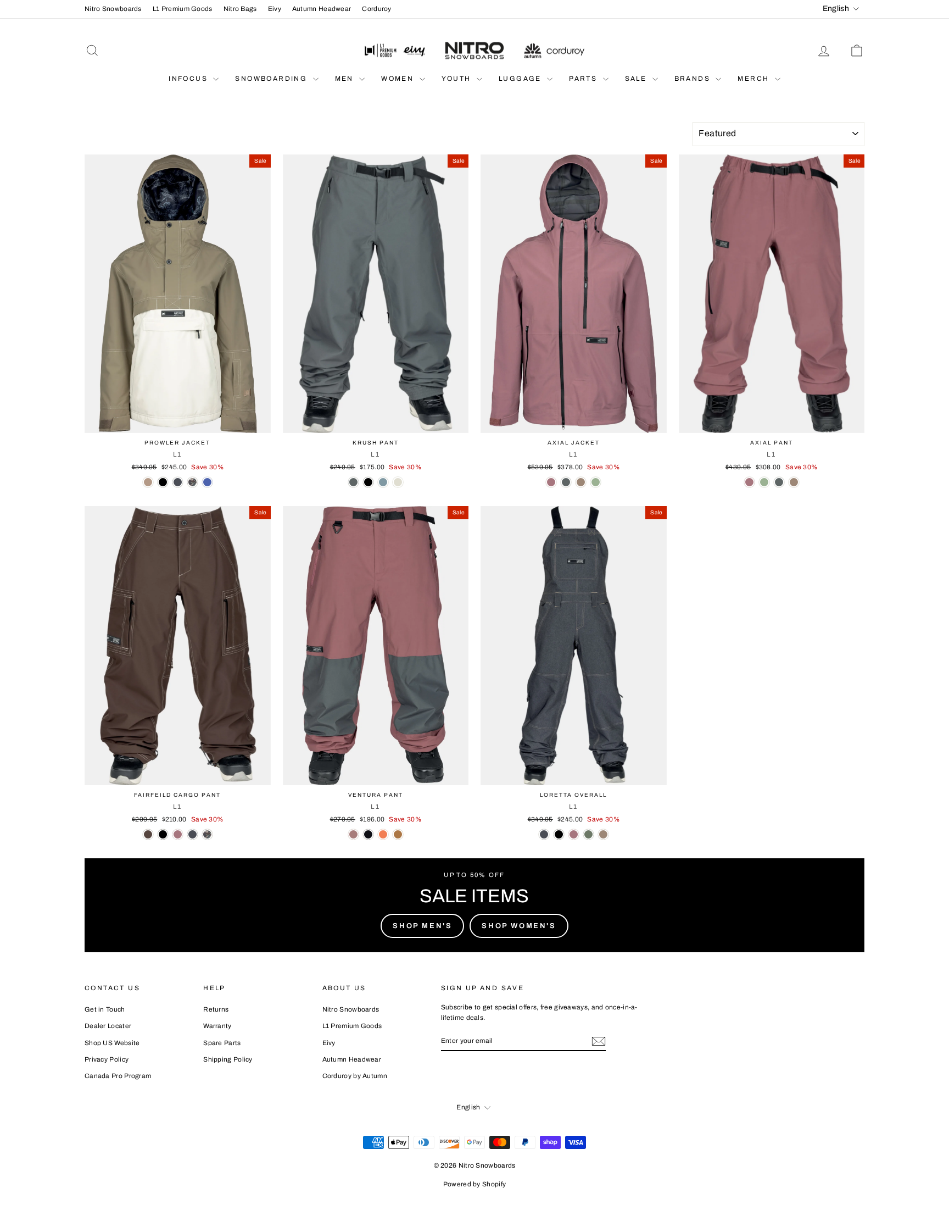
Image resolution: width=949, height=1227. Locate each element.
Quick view (177, 421)
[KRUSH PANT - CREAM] (398, 482)
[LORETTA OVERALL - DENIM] (544, 834)
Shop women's (519, 926)
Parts (584, 78)
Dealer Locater (108, 1026)
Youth (458, 78)
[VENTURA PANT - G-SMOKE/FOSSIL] (398, 834)
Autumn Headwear (321, 9)
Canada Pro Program (118, 1076)
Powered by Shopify (474, 1184)
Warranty (217, 1026)
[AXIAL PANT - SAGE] (764, 482)
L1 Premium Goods (183, 9)
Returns (215, 1009)
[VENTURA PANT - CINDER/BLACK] (383, 834)
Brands (693, 78)
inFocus (189, 78)
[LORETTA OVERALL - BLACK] (559, 834)
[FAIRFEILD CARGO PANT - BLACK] (163, 834)
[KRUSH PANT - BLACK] (368, 482)
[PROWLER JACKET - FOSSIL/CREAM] (148, 482)
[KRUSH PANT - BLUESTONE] (383, 482)
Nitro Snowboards (113, 9)
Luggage (521, 78)
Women (398, 78)
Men (346, 78)
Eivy (274, 9)
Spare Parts (222, 1043)
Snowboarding (272, 78)
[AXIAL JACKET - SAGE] (595, 482)
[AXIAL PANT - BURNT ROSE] (749, 482)
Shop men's (422, 926)
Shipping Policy (228, 1059)
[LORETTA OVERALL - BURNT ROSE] (573, 834)
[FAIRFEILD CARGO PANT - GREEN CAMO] (207, 834)
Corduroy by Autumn (354, 1076)
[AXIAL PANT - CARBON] (779, 482)
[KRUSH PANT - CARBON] (353, 482)
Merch (755, 78)
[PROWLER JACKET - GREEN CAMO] (192, 482)
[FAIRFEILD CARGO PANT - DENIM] (192, 834)
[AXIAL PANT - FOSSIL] (794, 482)
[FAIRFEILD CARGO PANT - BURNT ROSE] (177, 834)
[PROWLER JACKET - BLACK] (163, 482)
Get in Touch (105, 1009)
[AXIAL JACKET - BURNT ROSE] (551, 482)
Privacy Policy (107, 1059)
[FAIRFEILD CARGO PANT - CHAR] (148, 834)
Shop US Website (112, 1043)
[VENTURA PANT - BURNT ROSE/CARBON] (353, 834)
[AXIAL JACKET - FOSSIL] (581, 482)
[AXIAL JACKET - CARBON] (566, 482)
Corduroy (376, 9)
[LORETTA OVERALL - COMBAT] (588, 834)
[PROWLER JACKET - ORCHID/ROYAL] (207, 482)
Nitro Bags (240, 9)
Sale (637, 78)
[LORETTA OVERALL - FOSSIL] (603, 834)
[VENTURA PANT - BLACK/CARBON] (368, 834)
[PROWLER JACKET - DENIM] (177, 482)
